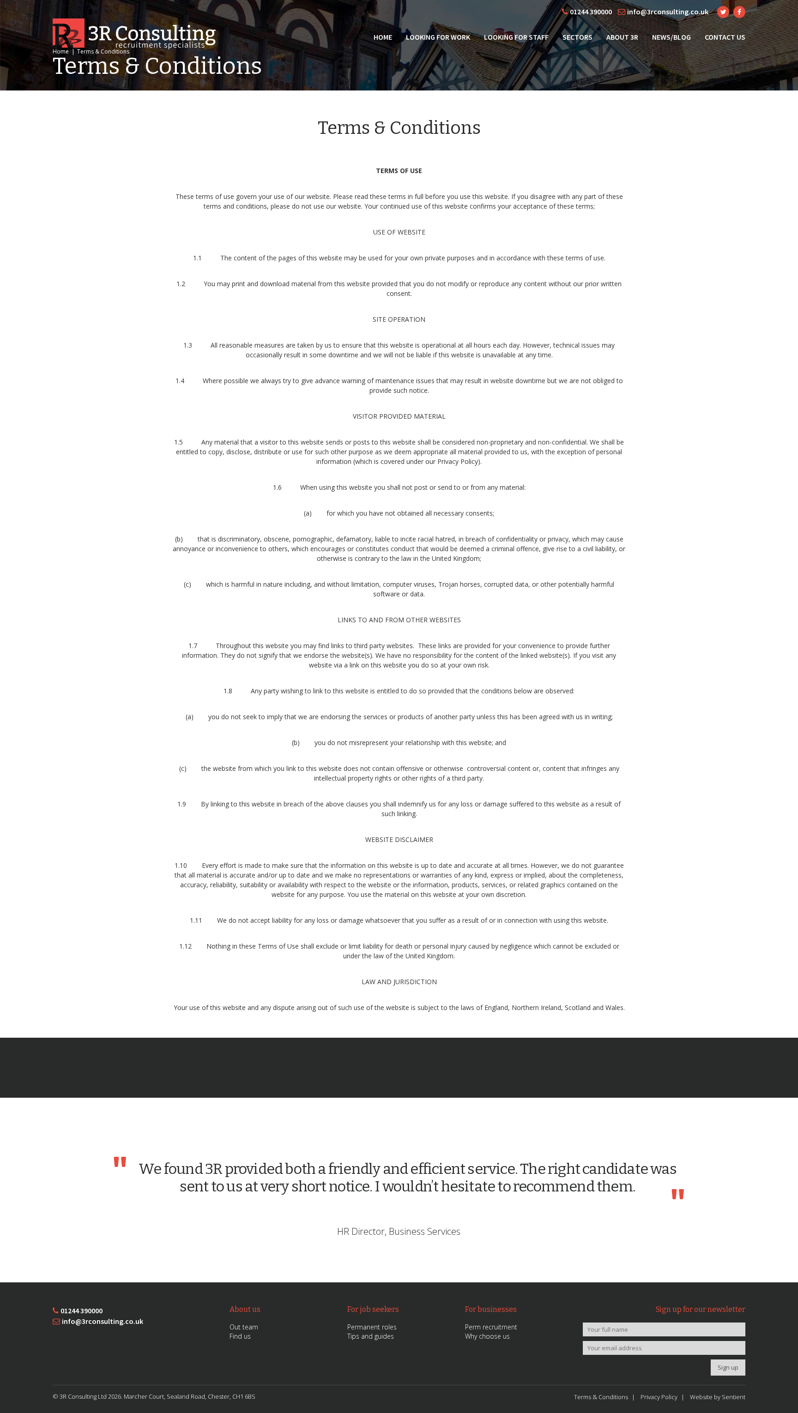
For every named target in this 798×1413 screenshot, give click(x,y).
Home (383, 37)
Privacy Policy (659, 1397)
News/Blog (671, 37)
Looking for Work (438, 37)
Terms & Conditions (601, 1397)
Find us (240, 1336)
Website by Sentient (717, 1397)
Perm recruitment (491, 1327)
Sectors (577, 37)
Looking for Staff (516, 37)
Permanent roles (372, 1327)
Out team (244, 1327)
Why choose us (487, 1336)
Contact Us (725, 37)
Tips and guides (370, 1336)
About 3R (622, 37)
